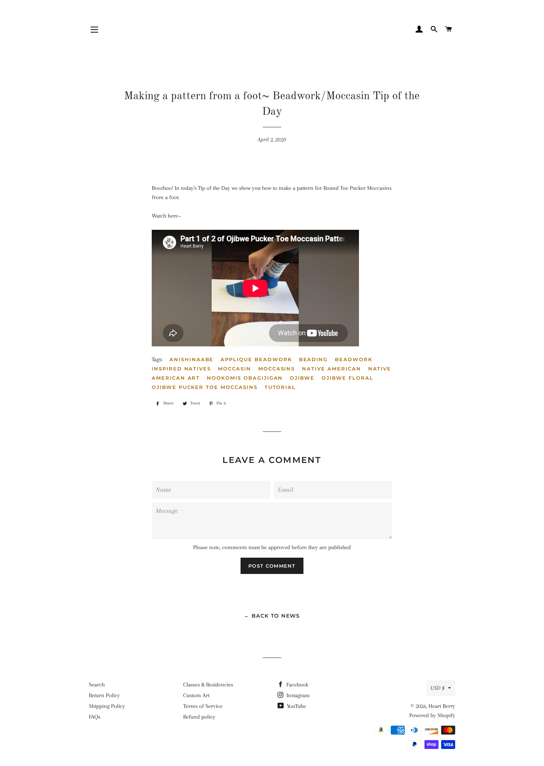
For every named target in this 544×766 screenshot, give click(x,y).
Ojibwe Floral (347, 378)
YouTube (295, 706)
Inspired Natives (181, 369)
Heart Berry (442, 706)
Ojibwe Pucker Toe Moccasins (205, 387)
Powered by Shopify (432, 715)
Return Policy (104, 695)
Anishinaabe (191, 359)
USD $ (437, 688)
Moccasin (234, 369)
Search (97, 684)
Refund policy (199, 716)
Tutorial (280, 387)
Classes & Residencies (208, 684)
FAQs (94, 716)
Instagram (297, 695)
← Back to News (272, 615)
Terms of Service (202, 706)
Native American (331, 369)
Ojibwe (302, 378)
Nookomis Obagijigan (245, 378)
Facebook (296, 684)
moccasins (276, 369)
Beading (313, 359)
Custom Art (196, 695)
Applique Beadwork (256, 359)
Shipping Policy (107, 706)
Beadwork (353, 359)
